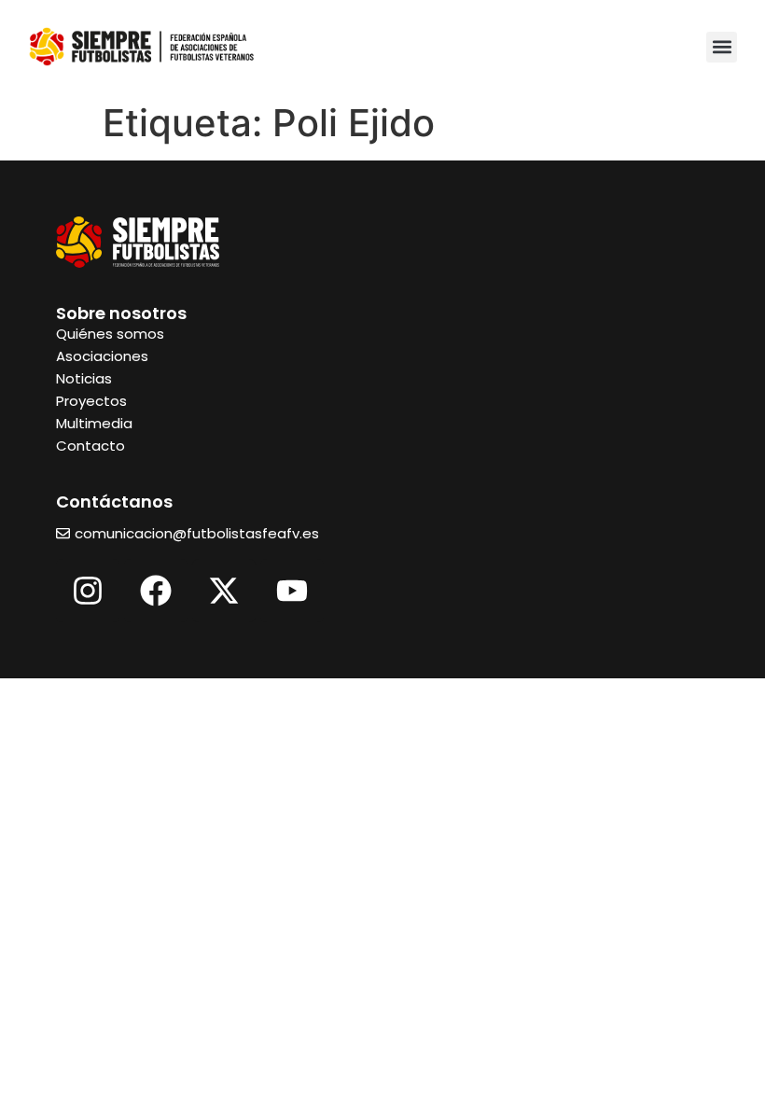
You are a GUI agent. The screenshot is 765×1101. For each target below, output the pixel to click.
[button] (721, 47)
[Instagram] (87, 590)
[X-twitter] (224, 590)
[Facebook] (156, 590)
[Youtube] (292, 590)
